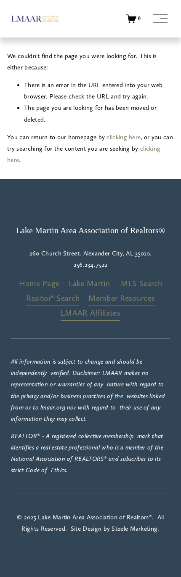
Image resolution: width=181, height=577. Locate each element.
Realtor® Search (53, 298)
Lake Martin (89, 283)
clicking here (123, 137)
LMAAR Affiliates (90, 313)
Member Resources (121, 298)
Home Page (39, 283)
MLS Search (141, 283)
